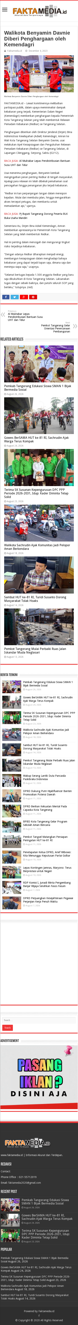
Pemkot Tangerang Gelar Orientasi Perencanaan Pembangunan (55, 327)
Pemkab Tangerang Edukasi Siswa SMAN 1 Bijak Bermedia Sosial (45, 1201)
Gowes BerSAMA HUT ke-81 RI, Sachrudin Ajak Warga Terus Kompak (47, 1217)
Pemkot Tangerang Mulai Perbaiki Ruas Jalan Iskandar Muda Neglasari (35, 650)
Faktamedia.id (14, 51)
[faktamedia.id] (39, 10)
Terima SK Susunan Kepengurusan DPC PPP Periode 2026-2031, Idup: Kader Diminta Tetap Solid (36, 493)
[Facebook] (39, 1315)
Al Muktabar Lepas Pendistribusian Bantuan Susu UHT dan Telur (25, 315)
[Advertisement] (39, 964)
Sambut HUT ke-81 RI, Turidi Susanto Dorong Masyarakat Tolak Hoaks (35, 599)
